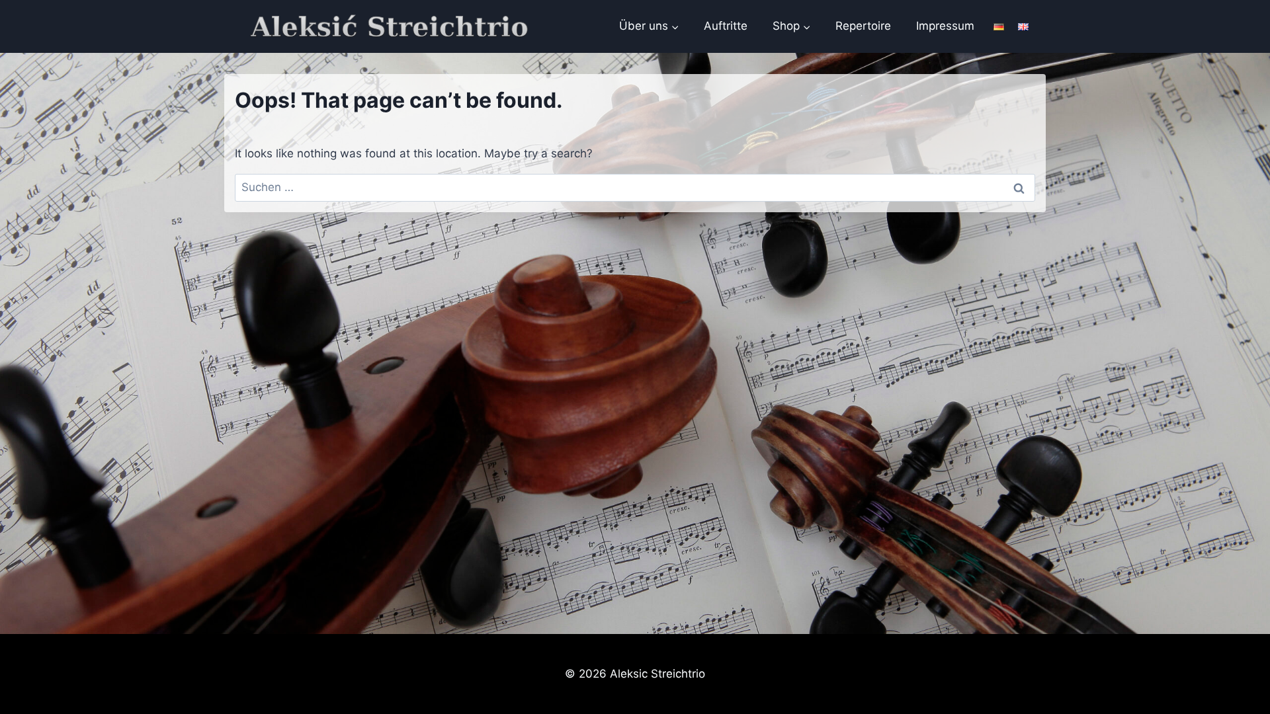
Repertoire (863, 25)
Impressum (945, 25)
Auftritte (725, 25)
